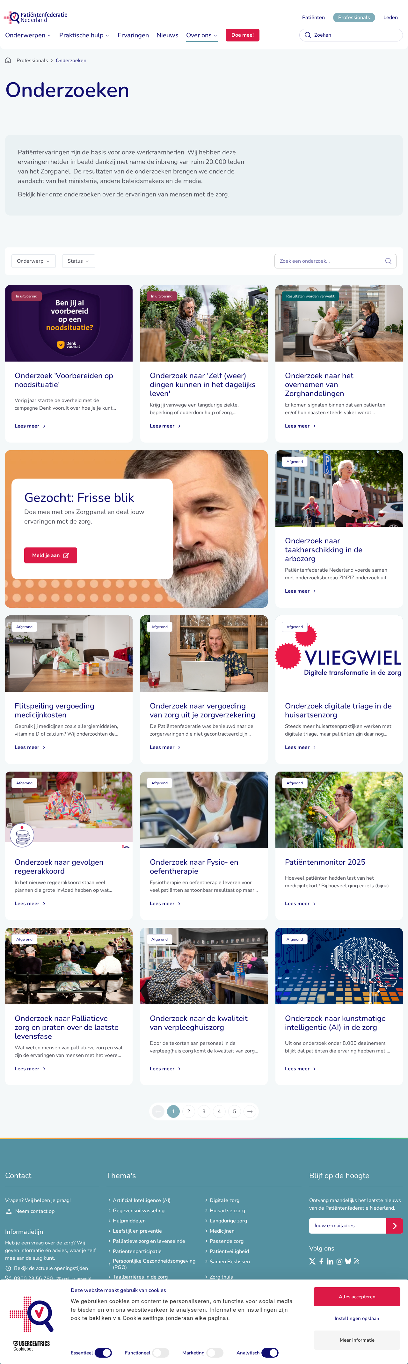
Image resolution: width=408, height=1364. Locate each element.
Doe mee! (242, 35)
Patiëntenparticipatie (137, 1251)
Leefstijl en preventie (137, 1231)
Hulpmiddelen (129, 1221)
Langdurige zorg (228, 1221)
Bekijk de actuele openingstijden (51, 1268)
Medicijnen (222, 1231)
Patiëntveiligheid (229, 1251)
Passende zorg (227, 1241)
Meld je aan (46, 555)
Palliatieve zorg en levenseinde (149, 1241)
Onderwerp (30, 261)
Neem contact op (35, 1211)
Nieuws (167, 35)
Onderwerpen (25, 35)
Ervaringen (133, 35)
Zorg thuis (221, 1277)
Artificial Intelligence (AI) (142, 1200)
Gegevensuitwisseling (138, 1210)
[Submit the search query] (389, 261)
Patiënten (313, 17)
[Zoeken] (308, 35)
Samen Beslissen (230, 1261)
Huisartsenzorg (227, 1210)
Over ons (199, 35)
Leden (390, 17)
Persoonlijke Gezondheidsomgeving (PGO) (154, 1264)
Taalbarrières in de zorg (140, 1277)
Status (75, 261)
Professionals (354, 17)
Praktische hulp (81, 35)
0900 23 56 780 (52, 1278)
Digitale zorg (224, 1200)
